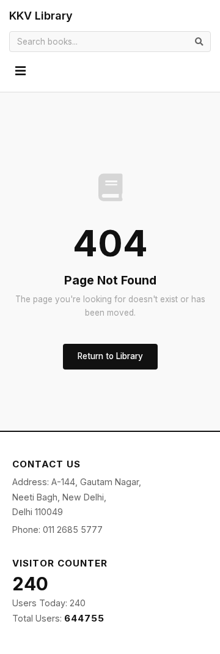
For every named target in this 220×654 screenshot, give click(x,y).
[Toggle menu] (20, 71)
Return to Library (110, 356)
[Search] (199, 41)
